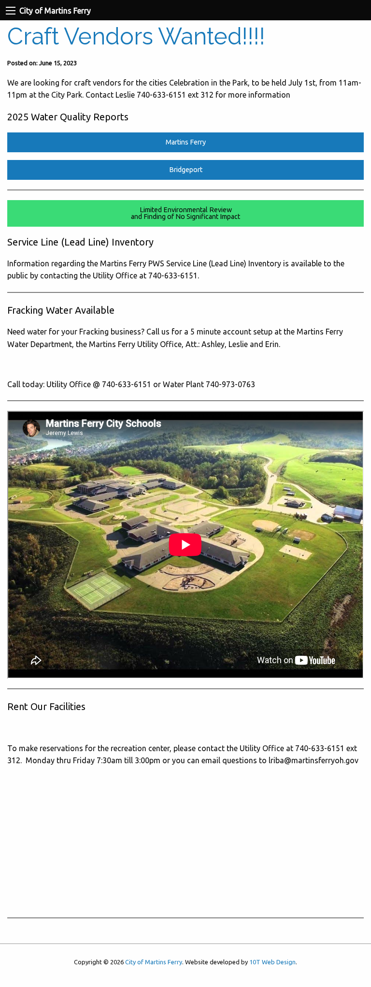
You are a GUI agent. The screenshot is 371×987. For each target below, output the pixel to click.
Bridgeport (185, 170)
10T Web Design (272, 961)
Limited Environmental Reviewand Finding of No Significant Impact (185, 213)
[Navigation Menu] (10, 11)
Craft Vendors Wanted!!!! (136, 36)
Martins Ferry (186, 142)
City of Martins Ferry (153, 961)
